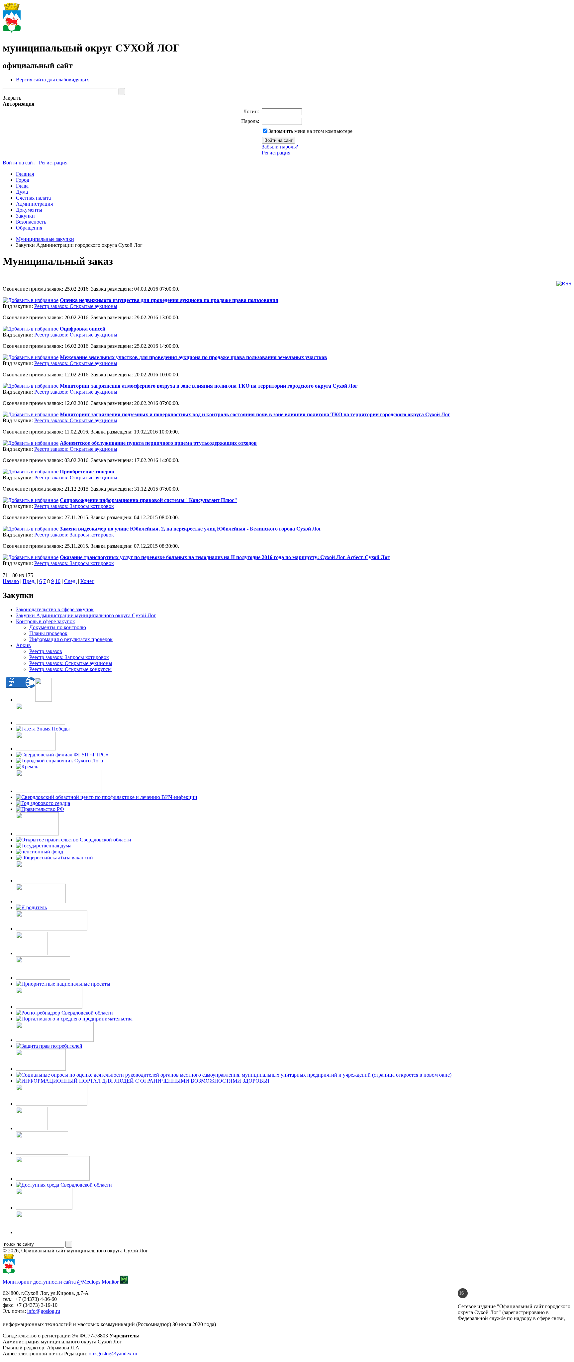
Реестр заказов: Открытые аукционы (75, 306)
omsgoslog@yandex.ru (113, 1353)
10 (57, 581)
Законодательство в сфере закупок (55, 609)
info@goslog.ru (43, 1311)
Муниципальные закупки (45, 239)
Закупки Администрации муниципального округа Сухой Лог (86, 615)
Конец (87, 581)
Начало (11, 581)
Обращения (29, 228)
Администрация (34, 204)
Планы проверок (48, 633)
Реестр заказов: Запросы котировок (74, 506)
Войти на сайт (19, 162)
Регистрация (276, 152)
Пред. (29, 581)
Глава (22, 186)
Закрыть (12, 98)
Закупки (25, 216)
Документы (29, 210)
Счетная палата (33, 198)
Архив (23, 645)
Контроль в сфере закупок (45, 621)
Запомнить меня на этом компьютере (310, 131)
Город (22, 180)
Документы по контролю (57, 627)
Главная (25, 174)
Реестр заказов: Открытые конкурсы (70, 669)
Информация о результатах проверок (71, 639)
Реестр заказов (45, 651)
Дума (22, 192)
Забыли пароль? (280, 146)
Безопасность (31, 222)
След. (70, 581)
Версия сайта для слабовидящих (52, 79)
